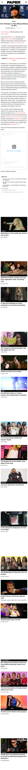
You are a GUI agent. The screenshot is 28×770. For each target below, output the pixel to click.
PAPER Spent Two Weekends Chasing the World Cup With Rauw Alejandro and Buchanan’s (13, 756)
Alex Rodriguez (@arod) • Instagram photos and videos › (13, 192)
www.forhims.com (14, 124)
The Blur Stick (20, 42)
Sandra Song (10, 28)
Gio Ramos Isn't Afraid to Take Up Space (14, 711)
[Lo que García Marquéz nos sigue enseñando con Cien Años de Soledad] (14, 293)
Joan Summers (5, 576)
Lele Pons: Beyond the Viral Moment (12, 485)
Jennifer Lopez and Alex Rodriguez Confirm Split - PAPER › (14, 182)
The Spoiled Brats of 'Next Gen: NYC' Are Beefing (14, 573)
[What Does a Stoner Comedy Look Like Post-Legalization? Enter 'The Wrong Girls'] (14, 268)
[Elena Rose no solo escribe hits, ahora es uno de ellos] (14, 223)
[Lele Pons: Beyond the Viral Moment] (14, 475)
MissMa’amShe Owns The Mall (10, 619)
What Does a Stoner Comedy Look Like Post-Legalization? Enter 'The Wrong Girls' (13, 279)
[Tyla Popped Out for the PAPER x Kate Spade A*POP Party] (14, 451)
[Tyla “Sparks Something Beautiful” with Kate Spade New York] (14, 338)
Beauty (14, 21)
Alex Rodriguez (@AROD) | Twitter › (9, 190)
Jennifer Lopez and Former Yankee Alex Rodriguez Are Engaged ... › (15, 179)
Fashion (3, 459)
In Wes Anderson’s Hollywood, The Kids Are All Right (13, 528)
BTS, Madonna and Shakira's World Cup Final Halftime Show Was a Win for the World (13, 664)
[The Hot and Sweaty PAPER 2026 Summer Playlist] (14, 428)
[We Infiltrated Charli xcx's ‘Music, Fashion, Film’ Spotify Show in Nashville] (14, 383)
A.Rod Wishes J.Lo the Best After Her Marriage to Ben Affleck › (14, 186)
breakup (13, 37)
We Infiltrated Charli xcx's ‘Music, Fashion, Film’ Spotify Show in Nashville (13, 394)
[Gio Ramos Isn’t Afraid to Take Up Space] (14, 702)
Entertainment (5, 275)
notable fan (18, 118)
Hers (14, 42)
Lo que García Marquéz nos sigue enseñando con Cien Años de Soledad (13, 304)
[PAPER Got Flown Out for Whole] (14, 361)
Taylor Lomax (5, 283)
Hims (10, 42)
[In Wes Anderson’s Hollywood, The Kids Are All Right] (14, 518)
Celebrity (4, 752)
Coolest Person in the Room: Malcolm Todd (13, 597)
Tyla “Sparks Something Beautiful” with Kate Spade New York (13, 349)
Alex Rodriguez (5, 32)
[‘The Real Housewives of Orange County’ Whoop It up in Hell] (14, 678)
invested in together (20, 113)
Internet (3, 482)
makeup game (4, 34)
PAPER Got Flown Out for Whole (11, 371)
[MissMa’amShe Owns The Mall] (14, 610)
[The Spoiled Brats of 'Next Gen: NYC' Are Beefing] (14, 562)
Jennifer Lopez (8, 39)
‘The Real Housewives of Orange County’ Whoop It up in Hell (14, 689)
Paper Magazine (5, 760)
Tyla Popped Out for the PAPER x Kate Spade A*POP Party (13, 462)
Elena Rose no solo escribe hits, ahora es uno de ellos (14, 234)
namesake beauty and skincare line (14, 116)
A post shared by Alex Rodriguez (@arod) (14, 167)
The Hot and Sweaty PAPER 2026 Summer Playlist (11, 439)
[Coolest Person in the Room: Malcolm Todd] (14, 586)
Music (2, 369)
